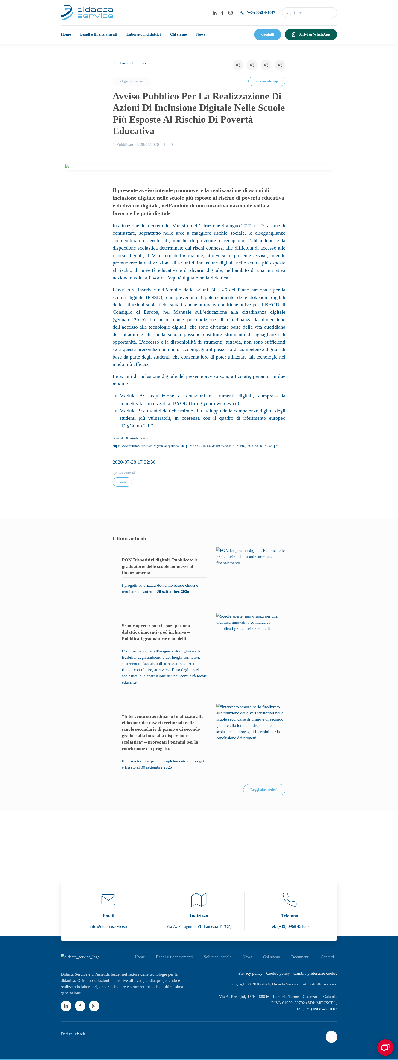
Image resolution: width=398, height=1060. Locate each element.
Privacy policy (250, 973)
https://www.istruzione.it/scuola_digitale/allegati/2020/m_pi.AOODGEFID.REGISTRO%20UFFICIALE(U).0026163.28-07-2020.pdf (195, 446)
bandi (122, 482)
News (200, 34)
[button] (199, 167)
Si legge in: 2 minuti (131, 81)
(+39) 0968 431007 (261, 12)
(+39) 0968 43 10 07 (320, 1009)
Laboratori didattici (143, 34)
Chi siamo (178, 34)
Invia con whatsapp (266, 81)
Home (66, 34)
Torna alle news (133, 63)
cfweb (80, 1033)
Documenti (300, 956)
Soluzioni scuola (217, 956)
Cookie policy (278, 973)
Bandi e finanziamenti (98, 34)
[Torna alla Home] (87, 13)
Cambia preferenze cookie (315, 973)
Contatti (267, 34)
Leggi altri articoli (264, 790)
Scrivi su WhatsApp (314, 34)
